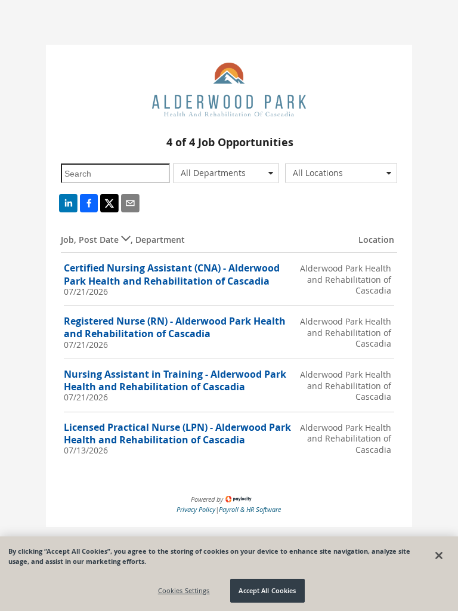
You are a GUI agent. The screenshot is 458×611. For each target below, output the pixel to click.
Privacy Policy (196, 509)
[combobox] (226, 173)
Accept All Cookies (267, 590)
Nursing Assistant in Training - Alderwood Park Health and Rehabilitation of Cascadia (175, 380)
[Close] (439, 555)
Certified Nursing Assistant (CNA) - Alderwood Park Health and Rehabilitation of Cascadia (172, 274)
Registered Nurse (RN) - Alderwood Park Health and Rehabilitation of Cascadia (175, 327)
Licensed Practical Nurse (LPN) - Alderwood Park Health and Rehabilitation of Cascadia (177, 433)
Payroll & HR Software (250, 509)
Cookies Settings (184, 590)
